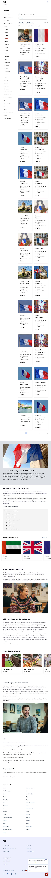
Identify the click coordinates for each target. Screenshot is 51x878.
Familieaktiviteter (8, 95)
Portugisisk (7, 62)
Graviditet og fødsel (7, 817)
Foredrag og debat (8, 80)
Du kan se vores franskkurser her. (10, 644)
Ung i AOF (28, 845)
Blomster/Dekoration (7, 829)
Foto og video (6, 826)
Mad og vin (6, 89)
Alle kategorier (7, 14)
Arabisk (6, 29)
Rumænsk (7, 65)
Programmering (29, 808)
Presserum (5, 864)
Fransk (6, 38)
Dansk (6, 32)
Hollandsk (7, 44)
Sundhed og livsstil (8, 98)
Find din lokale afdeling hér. (9, 777)
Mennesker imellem (8, 92)
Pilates (27, 796)
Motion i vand (29, 826)
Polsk (6, 59)
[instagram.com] (15, 874)
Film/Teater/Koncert (8, 112)
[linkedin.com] (13, 874)
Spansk (6, 68)
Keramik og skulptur (30, 802)
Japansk (7, 50)
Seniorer (6, 83)
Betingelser (24, 870)
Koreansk (7, 56)
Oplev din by (6, 86)
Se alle (43, 537)
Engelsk (6, 35)
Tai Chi (4, 832)
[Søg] (20, 14)
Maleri (4, 823)
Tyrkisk (6, 74)
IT (4, 100)
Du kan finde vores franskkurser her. (11, 506)
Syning (27, 823)
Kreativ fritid (6, 20)
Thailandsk (7, 71)
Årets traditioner (7, 118)
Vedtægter (28, 848)
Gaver (5, 109)
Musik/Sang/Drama (8, 23)
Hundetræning (29, 794)
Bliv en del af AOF (7, 858)
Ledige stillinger (29, 851)
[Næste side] (47, 433)
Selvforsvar (5, 805)
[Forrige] (44, 563)
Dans (27, 799)
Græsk (6, 41)
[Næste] (47, 563)
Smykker (5, 820)
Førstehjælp (5, 799)
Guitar (27, 811)
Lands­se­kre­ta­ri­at (6, 861)
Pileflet (27, 829)
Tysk (6, 77)
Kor (3, 808)
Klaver (4, 814)
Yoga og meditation (30, 788)
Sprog (5, 26)
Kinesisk (6, 53)
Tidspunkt (29, 22)
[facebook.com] (5, 874)
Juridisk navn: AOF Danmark (9, 848)
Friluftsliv (6, 106)
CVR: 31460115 (6, 851)
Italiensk (7, 47)
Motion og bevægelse (8, 17)
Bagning (28, 814)
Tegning (28, 820)
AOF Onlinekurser (7, 845)
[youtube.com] (9, 874)
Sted (22, 18)
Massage (28, 817)
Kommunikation (7, 103)
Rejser (5, 115)
